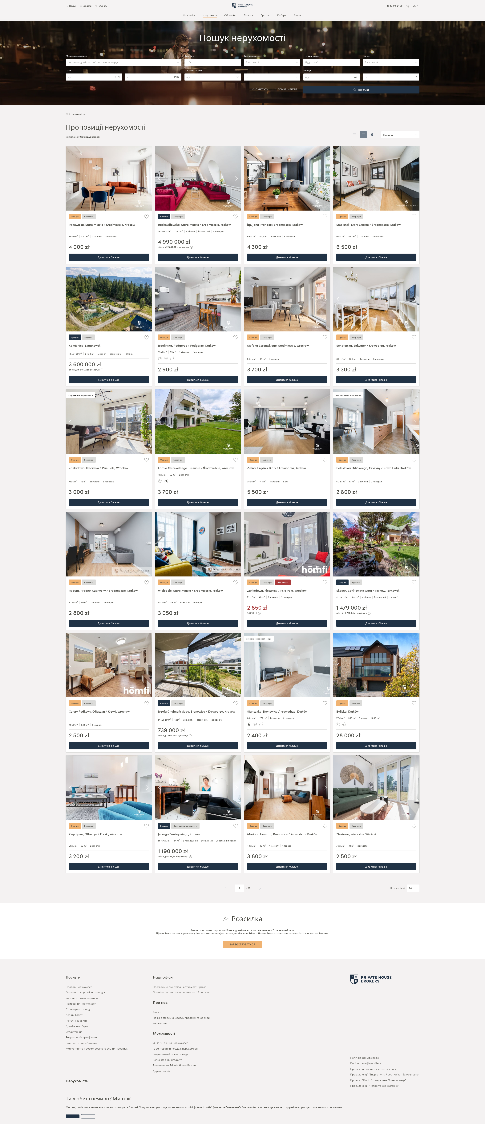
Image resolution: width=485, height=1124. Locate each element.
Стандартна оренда (78, 1009)
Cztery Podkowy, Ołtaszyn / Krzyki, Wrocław (99, 711)
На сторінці (397, 888)
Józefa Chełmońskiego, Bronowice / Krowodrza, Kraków (196, 711)
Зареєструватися (242, 944)
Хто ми (157, 1012)
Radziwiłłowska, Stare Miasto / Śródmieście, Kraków (194, 224)
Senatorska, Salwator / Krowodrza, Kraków (366, 345)
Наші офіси (189, 15)
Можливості (164, 1033)
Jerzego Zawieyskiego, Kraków (179, 834)
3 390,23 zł (171, 735)
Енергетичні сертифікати (81, 1037)
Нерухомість (210, 15)
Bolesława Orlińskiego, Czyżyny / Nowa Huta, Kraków (373, 468)
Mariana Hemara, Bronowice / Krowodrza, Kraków (282, 834)
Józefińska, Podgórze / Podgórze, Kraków (187, 345)
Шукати (363, 90)
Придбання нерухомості (81, 1003)
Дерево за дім (162, 1071)
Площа (307, 70)
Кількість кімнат (193, 70)
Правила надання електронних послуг (374, 1069)
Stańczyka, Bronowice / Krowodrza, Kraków (277, 711)
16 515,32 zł (83, 369)
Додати (87, 5)
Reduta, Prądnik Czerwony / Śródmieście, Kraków (103, 590)
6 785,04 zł (350, 612)
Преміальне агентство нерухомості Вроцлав (181, 992)
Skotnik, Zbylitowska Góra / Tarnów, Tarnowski (368, 590)
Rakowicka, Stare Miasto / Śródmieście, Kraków (102, 224)
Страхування (74, 1032)
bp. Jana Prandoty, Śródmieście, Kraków (275, 224)
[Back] (70, 178)
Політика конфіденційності (366, 1063)
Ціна (68, 70)
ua (413, 5)
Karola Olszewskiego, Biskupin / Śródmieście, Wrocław (196, 468)
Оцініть (103, 5)
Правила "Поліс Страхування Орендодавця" (378, 1080)
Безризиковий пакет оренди (170, 1054)
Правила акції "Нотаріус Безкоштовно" (374, 1085)
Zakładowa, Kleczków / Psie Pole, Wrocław (98, 468)
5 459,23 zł (172, 856)
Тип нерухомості (253, 55)
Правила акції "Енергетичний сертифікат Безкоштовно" (384, 1074)
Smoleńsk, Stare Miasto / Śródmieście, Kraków (368, 224)
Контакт (297, 15)
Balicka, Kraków (347, 711)
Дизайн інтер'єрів (77, 1026)
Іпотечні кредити (76, 1020)
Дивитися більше (108, 257)
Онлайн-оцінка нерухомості (170, 1043)
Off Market (230, 15)
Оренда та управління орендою (86, 992)
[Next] (147, 178)
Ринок (366, 55)
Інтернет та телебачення (81, 1043)
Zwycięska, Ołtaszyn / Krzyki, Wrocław (95, 834)
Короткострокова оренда (82, 998)
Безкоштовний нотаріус (167, 1060)
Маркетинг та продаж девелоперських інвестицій (97, 1048)
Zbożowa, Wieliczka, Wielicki (356, 834)
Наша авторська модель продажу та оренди (181, 1017)
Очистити (262, 89)
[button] (415, 5)
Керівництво (160, 1023)
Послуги (248, 15)
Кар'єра (281, 15)
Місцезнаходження (76, 55)
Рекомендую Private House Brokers (174, 1065)
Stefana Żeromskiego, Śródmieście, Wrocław (278, 345)
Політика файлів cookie (364, 1057)
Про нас (265, 15)
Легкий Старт (74, 1015)
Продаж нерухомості (79, 987)
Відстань (189, 55)
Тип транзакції (311, 55)
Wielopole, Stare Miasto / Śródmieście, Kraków (190, 590)
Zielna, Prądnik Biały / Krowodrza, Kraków (276, 468)
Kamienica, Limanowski (85, 345)
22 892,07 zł (172, 246)
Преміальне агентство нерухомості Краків (179, 987)
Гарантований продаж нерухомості (175, 1048)
